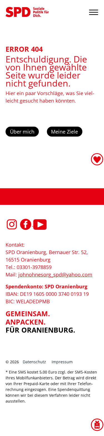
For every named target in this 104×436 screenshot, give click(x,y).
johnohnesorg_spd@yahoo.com (55, 274)
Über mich (22, 131)
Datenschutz (34, 361)
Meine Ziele (64, 131)
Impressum (62, 361)
